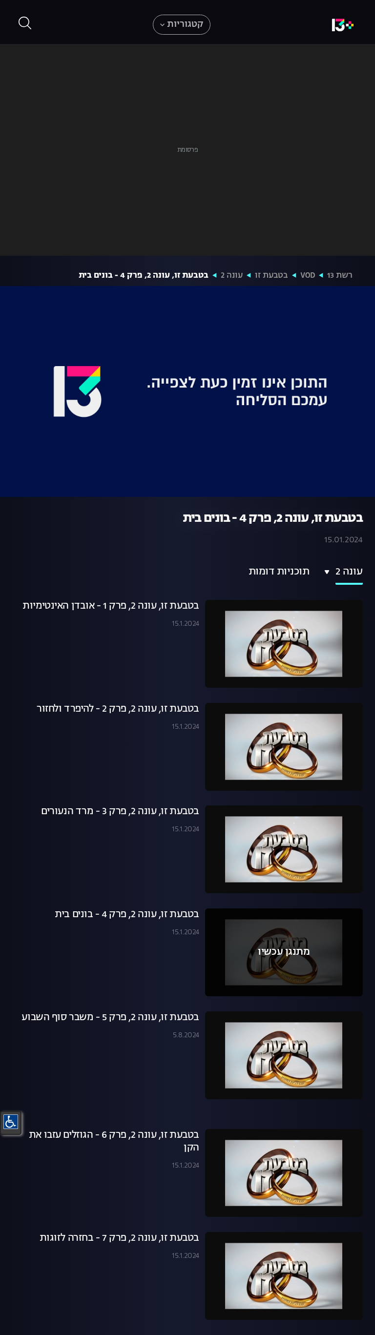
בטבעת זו (271, 275)
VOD (307, 275)
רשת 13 (340, 275)
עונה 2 (232, 275)
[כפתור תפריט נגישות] (10, 1121)
